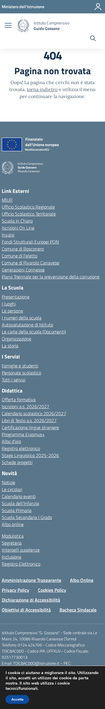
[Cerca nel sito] (92, 39)
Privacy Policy (15, 590)
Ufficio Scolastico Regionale (28, 206)
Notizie (8, 482)
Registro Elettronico (21, 563)
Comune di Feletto (19, 255)
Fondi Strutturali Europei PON (30, 241)
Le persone (12, 310)
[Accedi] (98, 6)
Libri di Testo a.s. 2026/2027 (29, 420)
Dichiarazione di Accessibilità (31, 599)
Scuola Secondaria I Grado (27, 517)
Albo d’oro (11, 441)
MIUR (7, 199)
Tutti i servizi (13, 379)
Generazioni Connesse (23, 269)
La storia (10, 345)
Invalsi (8, 234)
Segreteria (12, 542)
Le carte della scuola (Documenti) (34, 331)
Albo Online (81, 580)
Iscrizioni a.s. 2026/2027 (25, 406)
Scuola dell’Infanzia (20, 503)
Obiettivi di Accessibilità (26, 609)
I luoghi (9, 303)
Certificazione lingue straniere (30, 427)
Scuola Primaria (17, 510)
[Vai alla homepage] (23, 25)
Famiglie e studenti (20, 365)
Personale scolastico (21, 372)
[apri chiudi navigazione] (8, 25)
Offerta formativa (19, 399)
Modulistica (13, 535)
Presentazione (15, 296)
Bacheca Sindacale (78, 609)
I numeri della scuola (21, 317)
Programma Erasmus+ (23, 434)
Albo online (13, 524)
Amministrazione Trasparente (31, 580)
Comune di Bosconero (23, 248)
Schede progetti (17, 462)
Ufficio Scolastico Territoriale (29, 213)
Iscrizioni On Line (18, 227)
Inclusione (11, 556)
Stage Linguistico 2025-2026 (30, 455)
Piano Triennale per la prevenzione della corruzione (50, 276)
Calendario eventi (19, 496)
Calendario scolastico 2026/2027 (34, 413)
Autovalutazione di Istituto (27, 324)
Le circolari (12, 489)
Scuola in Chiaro (17, 220)
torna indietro (42, 89)
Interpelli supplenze (21, 549)
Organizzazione (16, 338)
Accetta (17, 699)
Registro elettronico (21, 448)
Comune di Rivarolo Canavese (30, 262)
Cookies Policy (52, 590)
